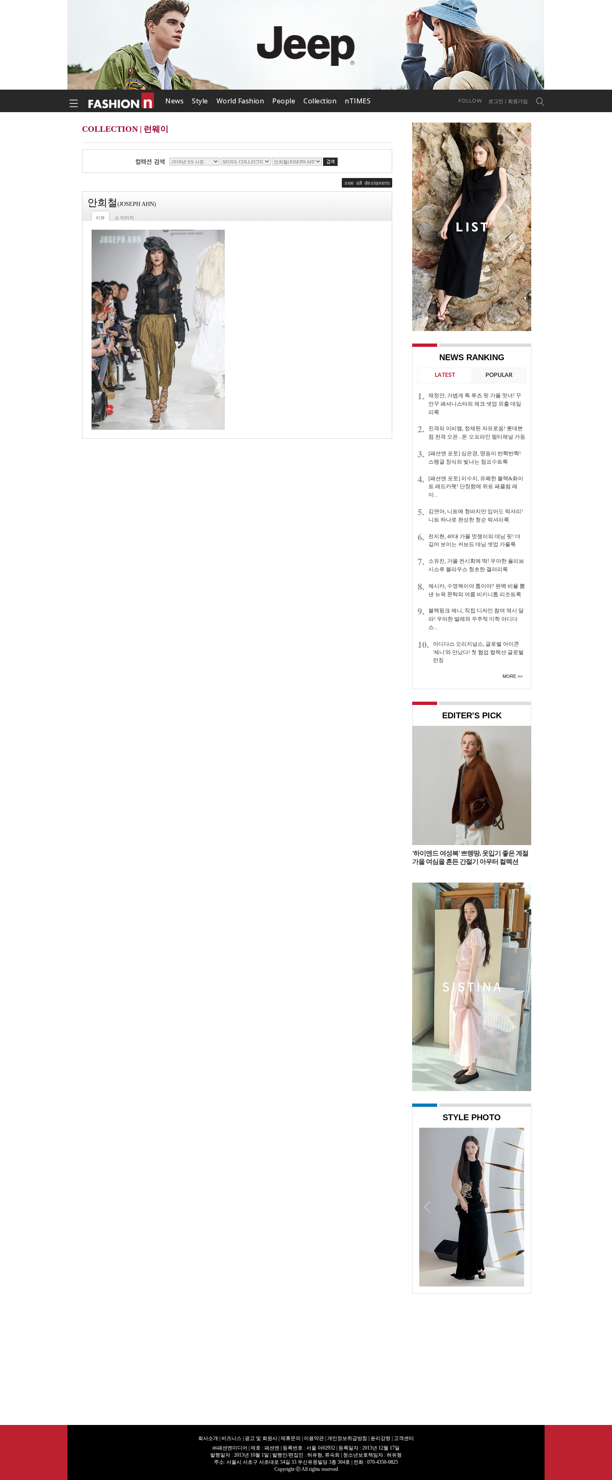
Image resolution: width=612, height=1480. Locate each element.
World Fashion (240, 100)
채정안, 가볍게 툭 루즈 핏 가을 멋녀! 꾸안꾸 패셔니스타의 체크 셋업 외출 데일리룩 (474, 403)
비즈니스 (231, 1438)
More (509, 676)
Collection (320, 100)
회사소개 (208, 1438)
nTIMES (358, 100)
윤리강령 (381, 1438)
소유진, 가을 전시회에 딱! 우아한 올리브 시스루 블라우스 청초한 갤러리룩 (476, 565)
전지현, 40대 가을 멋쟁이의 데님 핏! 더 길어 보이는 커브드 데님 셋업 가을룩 (474, 540)
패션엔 (121, 101)
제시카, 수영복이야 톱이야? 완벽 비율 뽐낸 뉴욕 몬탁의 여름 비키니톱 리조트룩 (476, 590)
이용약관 (314, 1438)
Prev (427, 1206)
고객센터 (404, 1438)
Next (516, 1206)
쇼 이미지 (124, 217)
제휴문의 (291, 1438)
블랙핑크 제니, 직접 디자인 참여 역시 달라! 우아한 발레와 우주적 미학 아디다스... (476, 618)
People (283, 100)
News (174, 100)
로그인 (495, 101)
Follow (470, 100)
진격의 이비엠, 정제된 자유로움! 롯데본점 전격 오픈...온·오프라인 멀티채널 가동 (476, 432)
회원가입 (518, 101)
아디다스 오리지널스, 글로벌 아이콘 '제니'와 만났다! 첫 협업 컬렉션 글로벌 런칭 (478, 652)
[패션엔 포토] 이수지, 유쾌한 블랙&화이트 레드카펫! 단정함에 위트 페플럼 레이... (475, 486)
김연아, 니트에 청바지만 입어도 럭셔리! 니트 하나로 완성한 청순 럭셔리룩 (475, 515)
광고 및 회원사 (261, 1438)
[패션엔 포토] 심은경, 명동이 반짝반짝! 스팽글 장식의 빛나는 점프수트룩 (474, 457)
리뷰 (100, 217)
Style (200, 100)
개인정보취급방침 (347, 1438)
